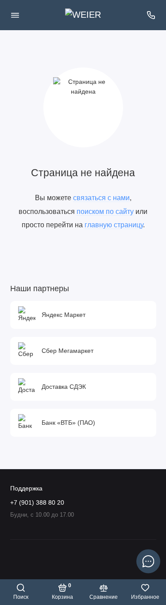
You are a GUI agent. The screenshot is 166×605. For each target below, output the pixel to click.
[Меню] (15, 15)
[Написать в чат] (148, 561)
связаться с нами (101, 198)
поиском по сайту (105, 211)
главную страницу (114, 225)
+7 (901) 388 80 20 (37, 502)
